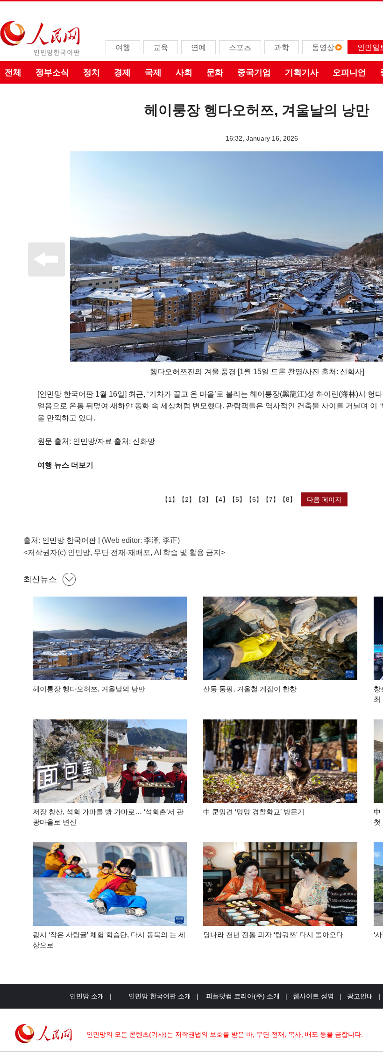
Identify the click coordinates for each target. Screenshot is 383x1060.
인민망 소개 (87, 996)
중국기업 (254, 72)
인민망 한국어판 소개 (159, 996)
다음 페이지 (324, 499)
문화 (214, 72)
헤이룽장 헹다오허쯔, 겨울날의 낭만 (89, 689)
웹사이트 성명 (313, 996)
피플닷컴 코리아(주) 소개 (242, 996)
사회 (184, 72)
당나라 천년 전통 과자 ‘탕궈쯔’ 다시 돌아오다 (273, 935)
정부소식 (52, 72)
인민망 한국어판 (69, 540)
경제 (122, 72)
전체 (13, 72)
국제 (153, 72)
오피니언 (349, 72)
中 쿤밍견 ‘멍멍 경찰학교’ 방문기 (254, 812)
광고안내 (360, 996)
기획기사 (302, 72)
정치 (91, 72)
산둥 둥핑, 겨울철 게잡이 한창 (250, 689)
